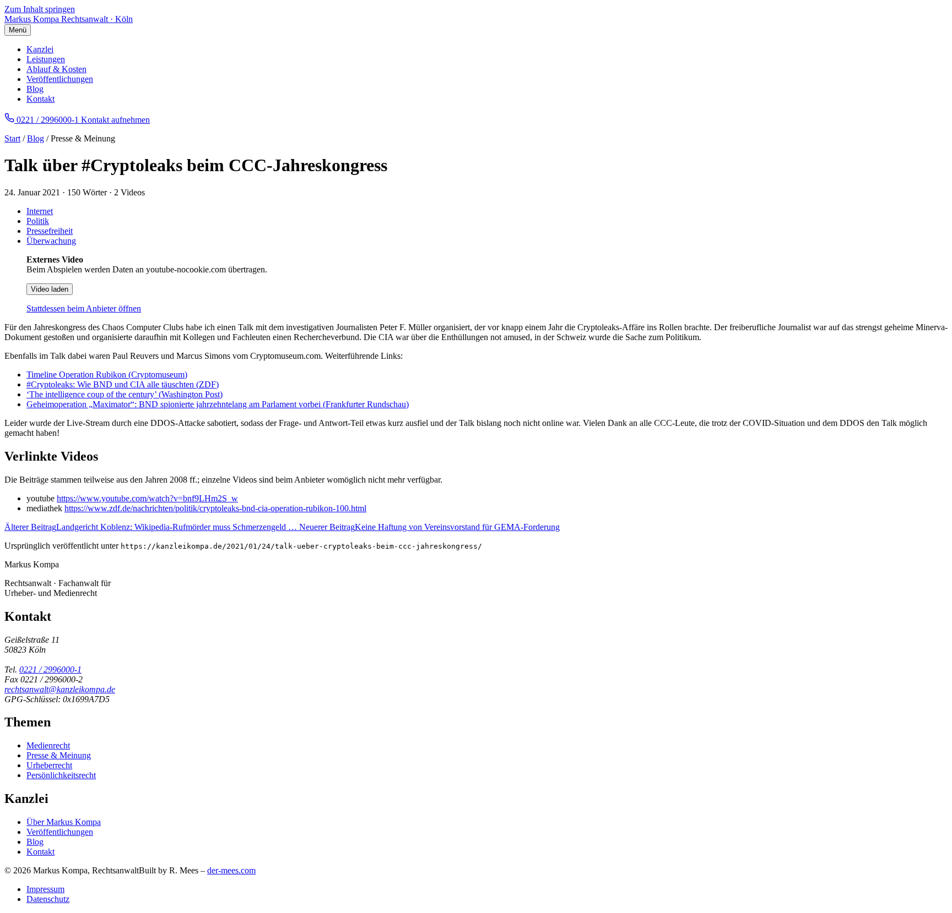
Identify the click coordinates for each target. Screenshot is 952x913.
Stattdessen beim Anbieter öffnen (83, 308)
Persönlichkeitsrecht (61, 775)
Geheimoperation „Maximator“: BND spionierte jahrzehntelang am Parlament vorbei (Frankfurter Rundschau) (217, 404)
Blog (35, 89)
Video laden (49, 289)
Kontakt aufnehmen (115, 119)
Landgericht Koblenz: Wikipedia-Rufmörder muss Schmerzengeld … (151, 527)
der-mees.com (231, 870)
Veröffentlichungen (59, 79)
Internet (39, 211)
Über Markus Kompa (63, 822)
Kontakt (40, 98)
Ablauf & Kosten (56, 69)
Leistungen (45, 59)
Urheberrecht (49, 765)
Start (12, 138)
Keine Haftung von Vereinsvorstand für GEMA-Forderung (429, 527)
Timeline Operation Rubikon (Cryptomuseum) (106, 374)
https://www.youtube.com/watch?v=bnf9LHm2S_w (147, 498)
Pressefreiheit (49, 231)
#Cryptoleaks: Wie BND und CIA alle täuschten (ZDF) (122, 384)
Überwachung (51, 240)
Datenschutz (47, 899)
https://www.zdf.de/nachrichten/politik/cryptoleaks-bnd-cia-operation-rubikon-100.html (215, 508)
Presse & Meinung (58, 755)
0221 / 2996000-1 (50, 669)
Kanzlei (39, 49)
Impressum (45, 889)
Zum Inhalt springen (39, 9)
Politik (37, 221)
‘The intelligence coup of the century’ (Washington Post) (124, 394)
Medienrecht (48, 745)
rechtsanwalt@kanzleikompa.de (59, 689)
